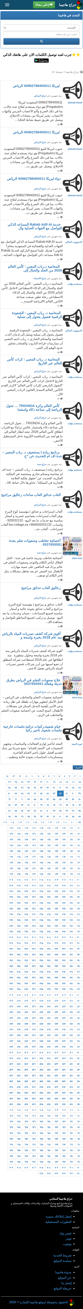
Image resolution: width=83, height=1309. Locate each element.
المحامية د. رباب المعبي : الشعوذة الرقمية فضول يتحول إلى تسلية (37, 315)
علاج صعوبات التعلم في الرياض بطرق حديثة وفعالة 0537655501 (34, 682)
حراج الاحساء (40, 278)
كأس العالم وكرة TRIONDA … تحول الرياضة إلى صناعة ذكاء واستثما (34, 408)
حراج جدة (41, 464)
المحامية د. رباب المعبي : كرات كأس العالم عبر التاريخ (34, 361)
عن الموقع (64, 1277)
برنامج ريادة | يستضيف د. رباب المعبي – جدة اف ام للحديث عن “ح (32, 454)
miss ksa (77, 558)
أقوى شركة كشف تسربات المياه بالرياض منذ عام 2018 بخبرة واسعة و (32, 635)
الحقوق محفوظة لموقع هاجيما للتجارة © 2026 (38, 1302)
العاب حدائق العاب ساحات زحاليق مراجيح (31, 495)
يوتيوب (67, 1243)
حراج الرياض (40, 95)
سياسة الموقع (62, 1260)
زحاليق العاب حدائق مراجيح (41, 588)
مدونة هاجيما (63, 1272)
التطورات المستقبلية (58, 1221)
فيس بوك (65, 1233)
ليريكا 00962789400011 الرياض (37, 86)
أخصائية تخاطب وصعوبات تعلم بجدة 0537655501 (35, 542)
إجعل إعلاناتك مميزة (58, 1216)
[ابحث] (41, 41)
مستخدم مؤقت (75, 284)
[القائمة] (7, 5)
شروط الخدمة (62, 1255)
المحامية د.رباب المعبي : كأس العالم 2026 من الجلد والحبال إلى (35, 268)
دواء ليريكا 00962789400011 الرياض (34, 179)
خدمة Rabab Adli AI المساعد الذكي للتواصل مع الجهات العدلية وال (35, 226)
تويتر (68, 1238)
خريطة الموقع (62, 1288)
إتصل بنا (66, 1283)
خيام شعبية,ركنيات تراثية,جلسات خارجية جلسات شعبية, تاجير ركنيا (32, 728)
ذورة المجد (77, 744)
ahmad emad (75, 102)
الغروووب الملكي (73, 242)
